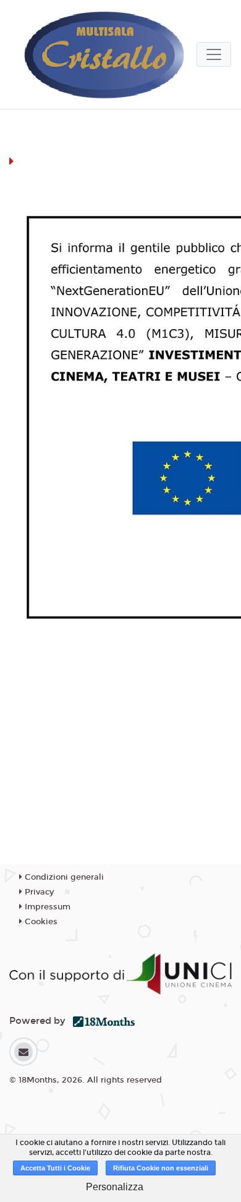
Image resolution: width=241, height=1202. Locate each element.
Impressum (46, 907)
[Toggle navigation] (214, 54)
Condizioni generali (63, 877)
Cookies (39, 922)
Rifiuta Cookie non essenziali (160, 1168)
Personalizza (114, 1187)
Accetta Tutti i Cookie (55, 1168)
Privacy (38, 892)
